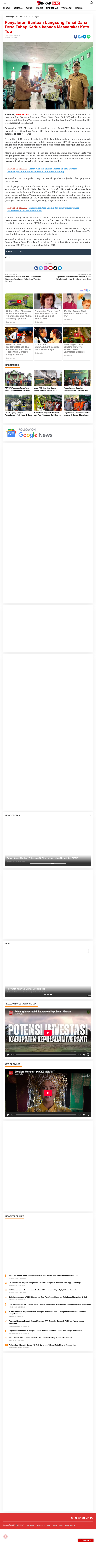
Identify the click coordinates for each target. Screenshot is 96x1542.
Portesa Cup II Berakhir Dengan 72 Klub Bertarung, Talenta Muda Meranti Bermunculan (42, 1345)
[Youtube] (50, 268)
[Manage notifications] (6, 1536)
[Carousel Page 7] (49, 863)
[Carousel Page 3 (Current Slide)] (51, 994)
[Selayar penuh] (88, 1054)
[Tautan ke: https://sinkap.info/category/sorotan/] (90, 815)
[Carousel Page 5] (43, 863)
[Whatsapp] (88, 37)
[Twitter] (41, 268)
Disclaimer (30, 1525)
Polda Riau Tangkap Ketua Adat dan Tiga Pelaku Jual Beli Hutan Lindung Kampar (46, 414)
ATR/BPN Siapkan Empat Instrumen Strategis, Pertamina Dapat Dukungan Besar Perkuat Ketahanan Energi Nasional (47, 1312)
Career (48, 1525)
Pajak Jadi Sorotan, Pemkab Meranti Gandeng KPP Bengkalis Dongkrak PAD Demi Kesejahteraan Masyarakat (46, 1322)
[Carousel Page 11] (61, 863)
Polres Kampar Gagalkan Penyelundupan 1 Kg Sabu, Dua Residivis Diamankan (76, 389)
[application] (48, 1033)
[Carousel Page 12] (64, 863)
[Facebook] (36, 268)
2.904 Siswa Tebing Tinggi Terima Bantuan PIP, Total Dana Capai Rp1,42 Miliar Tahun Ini (43, 1290)
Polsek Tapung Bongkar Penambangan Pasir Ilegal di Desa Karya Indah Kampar (18, 414)
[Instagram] (46, 268)
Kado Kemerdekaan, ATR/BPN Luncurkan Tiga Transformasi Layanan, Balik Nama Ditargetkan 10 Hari (48, 1297)
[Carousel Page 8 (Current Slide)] (52, 863)
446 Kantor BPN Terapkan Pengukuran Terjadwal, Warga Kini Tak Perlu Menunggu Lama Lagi (45, 1283)
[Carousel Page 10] (58, 863)
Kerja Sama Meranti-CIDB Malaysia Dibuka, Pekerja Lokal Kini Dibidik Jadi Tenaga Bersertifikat (45, 1330)
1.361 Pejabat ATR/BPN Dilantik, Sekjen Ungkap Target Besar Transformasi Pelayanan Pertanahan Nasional (50, 1304)
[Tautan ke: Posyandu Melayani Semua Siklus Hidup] (48, 972)
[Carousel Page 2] (34, 863)
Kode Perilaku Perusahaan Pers (64, 1525)
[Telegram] (60, 268)
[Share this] (75, 37)
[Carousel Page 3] (37, 863)
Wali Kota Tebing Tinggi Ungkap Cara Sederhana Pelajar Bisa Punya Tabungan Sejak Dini (43, 1275)
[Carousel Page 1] (31, 863)
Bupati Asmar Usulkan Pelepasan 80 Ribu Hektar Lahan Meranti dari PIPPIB (42, 858)
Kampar (7, 38)
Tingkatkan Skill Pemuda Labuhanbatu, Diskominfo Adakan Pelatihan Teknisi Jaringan (23, 278)
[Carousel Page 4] (40, 863)
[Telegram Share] (84, 37)
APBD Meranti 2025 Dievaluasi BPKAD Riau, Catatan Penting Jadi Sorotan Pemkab (40, 1338)
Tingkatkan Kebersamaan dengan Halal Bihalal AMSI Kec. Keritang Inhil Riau (72, 277)
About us (40, 1525)
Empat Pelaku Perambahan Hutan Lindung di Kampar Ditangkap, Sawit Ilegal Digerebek (77, 414)
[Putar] (8, 1054)
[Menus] (5, 3)
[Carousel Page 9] (55, 863)
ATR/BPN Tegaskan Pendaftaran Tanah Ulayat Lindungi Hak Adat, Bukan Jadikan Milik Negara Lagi (17, 389)
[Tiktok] (55, 268)
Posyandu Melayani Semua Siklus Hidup (26, 989)
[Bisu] (84, 1054)
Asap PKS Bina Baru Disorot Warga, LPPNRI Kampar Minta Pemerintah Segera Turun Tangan (47, 389)
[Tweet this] (80, 37)
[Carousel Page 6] (46, 863)
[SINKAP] (48, 3)
